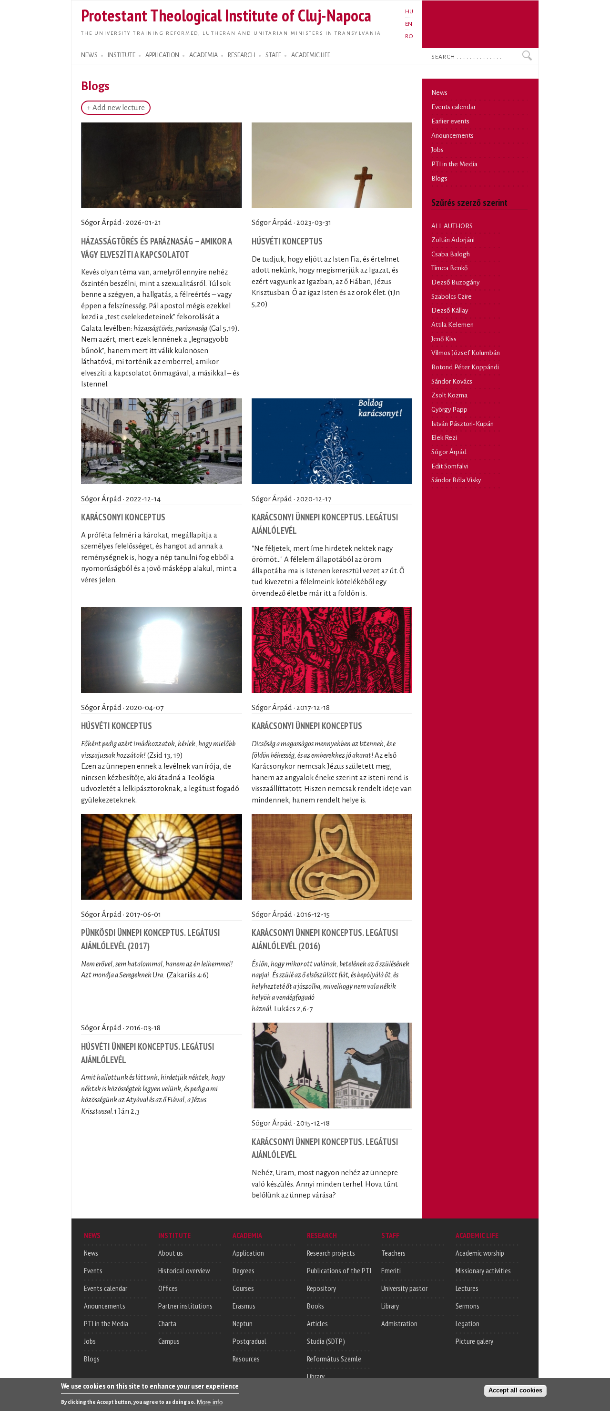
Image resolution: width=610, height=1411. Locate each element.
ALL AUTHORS (452, 226)
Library (316, 1376)
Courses (243, 1288)
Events (93, 1270)
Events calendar (453, 107)
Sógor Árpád (449, 452)
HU (409, 11)
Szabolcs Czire (451, 296)
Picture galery (474, 1341)
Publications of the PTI (339, 1270)
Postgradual (249, 1341)
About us (170, 1253)
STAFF (273, 55)
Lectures (467, 1288)
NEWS (89, 55)
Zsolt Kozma (449, 395)
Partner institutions (185, 1305)
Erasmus (244, 1305)
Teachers (393, 1253)
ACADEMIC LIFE (310, 55)
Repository (321, 1288)
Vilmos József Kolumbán (465, 352)
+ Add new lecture (116, 108)
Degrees (243, 1270)
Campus (169, 1341)
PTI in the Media (454, 164)
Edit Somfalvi (449, 466)
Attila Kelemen (452, 324)
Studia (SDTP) (326, 1341)
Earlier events (450, 121)
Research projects (331, 1253)
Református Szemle (334, 1358)
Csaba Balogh (450, 254)
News (439, 92)
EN (408, 23)
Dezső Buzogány (455, 282)
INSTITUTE (121, 55)
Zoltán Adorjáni (453, 240)
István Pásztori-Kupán (462, 423)
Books (315, 1305)
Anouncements (452, 135)
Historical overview (184, 1270)
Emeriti (391, 1270)
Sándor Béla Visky (456, 480)
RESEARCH (241, 55)
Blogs (439, 178)
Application (248, 1253)
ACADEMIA (203, 55)
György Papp (449, 409)
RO (409, 36)
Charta (167, 1323)
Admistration (399, 1323)
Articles (317, 1323)
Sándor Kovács (451, 381)
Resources (246, 1358)
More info (210, 1401)
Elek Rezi (444, 437)
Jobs (437, 149)
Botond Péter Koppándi (465, 367)
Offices (168, 1288)
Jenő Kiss (444, 339)
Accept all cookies (515, 1390)
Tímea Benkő (449, 268)
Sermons (467, 1305)
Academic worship (480, 1253)
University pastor (404, 1288)
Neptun (243, 1323)
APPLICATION (162, 55)
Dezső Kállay (449, 310)
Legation (467, 1323)
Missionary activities (483, 1270)
